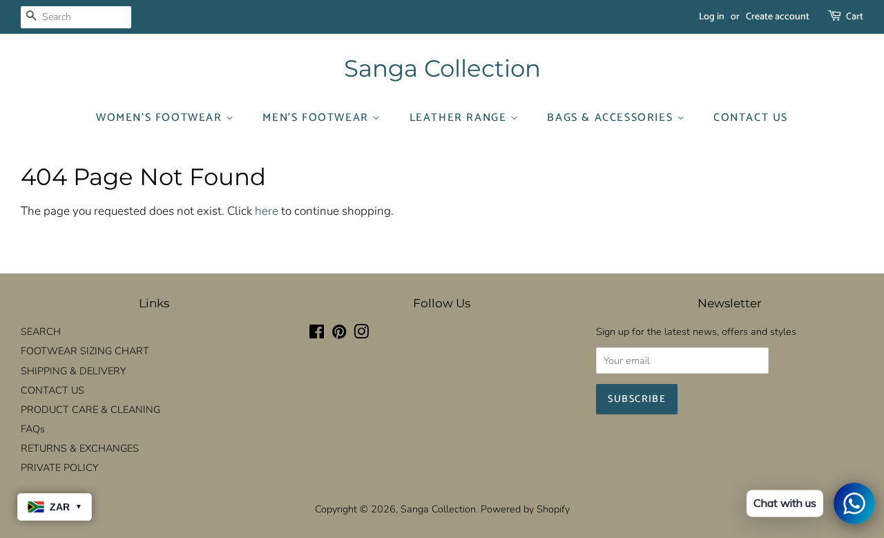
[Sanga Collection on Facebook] (317, 334)
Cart (854, 17)
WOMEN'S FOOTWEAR (161, 117)
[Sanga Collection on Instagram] (361, 334)
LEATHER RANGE (460, 117)
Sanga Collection (442, 69)
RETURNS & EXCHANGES (80, 448)
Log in (711, 17)
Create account (777, 17)
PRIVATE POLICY (59, 467)
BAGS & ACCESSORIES (611, 117)
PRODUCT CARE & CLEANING (90, 409)
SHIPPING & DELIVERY (73, 371)
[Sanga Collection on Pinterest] (339, 334)
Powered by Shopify (525, 509)
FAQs (33, 429)
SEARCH (41, 331)
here (266, 211)
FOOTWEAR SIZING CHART (85, 351)
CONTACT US (750, 117)
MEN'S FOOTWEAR (317, 117)
